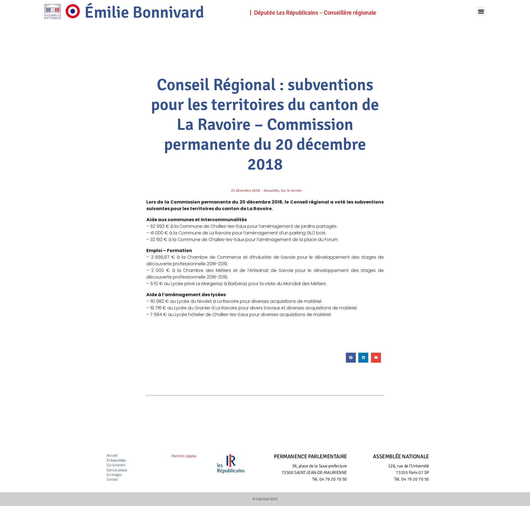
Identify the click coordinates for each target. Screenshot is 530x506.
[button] (481, 11)
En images (114, 474)
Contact (112, 479)
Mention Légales (184, 456)
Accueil (112, 455)
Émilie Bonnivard (144, 12)
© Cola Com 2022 (265, 499)
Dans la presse (117, 470)
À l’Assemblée (116, 460)
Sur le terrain (116, 465)
